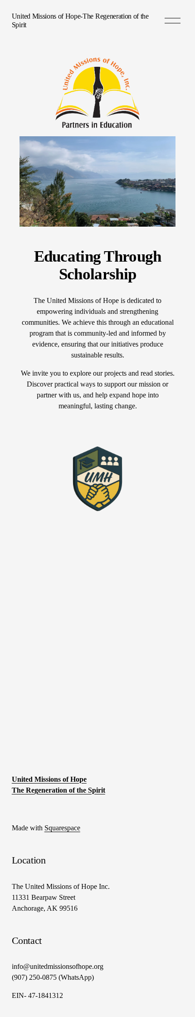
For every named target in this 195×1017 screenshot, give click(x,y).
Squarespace (62, 828)
